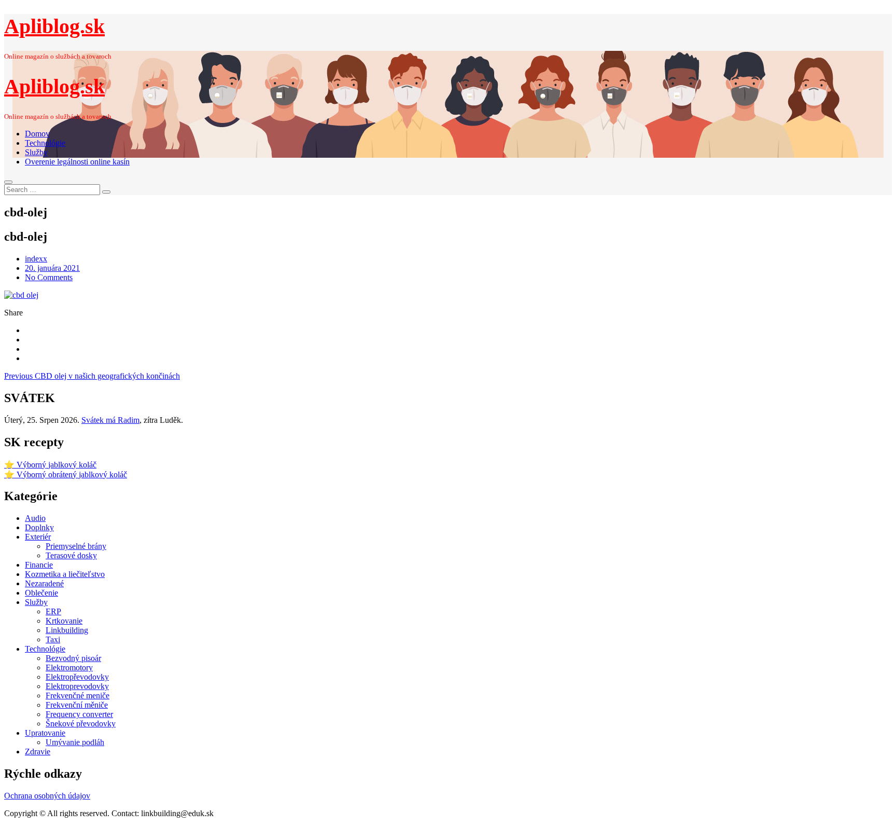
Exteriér (38, 536)
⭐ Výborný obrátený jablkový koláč (65, 474)
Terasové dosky (71, 555)
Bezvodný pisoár (73, 658)
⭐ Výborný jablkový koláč (50, 464)
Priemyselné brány (76, 546)
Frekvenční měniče (77, 704)
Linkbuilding (67, 630)
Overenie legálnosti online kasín (77, 161)
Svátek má (110, 420)
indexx (36, 258)
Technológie (45, 143)
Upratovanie (45, 732)
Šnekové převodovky (81, 723)
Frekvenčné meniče (77, 695)
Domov (37, 133)
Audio (35, 518)
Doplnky (39, 527)
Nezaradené (44, 583)
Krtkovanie (64, 620)
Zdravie (37, 751)
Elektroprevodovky (77, 686)
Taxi (53, 639)
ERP (53, 611)
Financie (39, 564)
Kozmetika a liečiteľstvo (65, 574)
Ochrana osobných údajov (47, 795)
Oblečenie (41, 592)
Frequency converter (79, 714)
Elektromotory (69, 667)
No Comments (49, 277)
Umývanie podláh (75, 742)
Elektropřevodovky (77, 676)
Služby (36, 152)
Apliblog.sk (54, 26)
